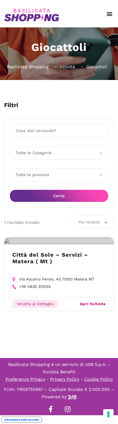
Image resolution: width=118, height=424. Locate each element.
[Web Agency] (72, 396)
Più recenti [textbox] (89, 222)
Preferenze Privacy (25, 379)
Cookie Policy (98, 379)
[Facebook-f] (50, 409)
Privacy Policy (64, 379)
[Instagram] (67, 409)
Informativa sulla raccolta (21, 419)
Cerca (59, 195)
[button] (109, 13)
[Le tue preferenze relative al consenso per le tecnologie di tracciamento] (108, 414)
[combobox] (92, 222)
